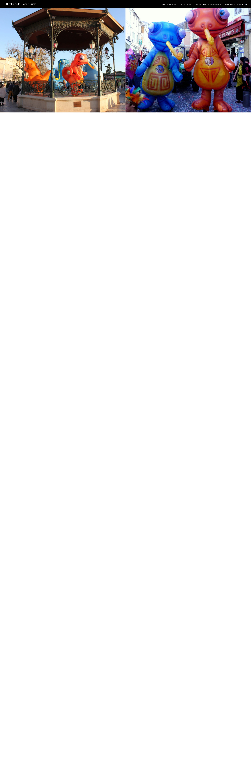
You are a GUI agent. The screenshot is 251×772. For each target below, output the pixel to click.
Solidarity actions (229, 4)
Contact (241, 4)
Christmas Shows (200, 4)
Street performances (214, 4)
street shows (171, 4)
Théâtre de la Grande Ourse (21, 3)
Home (163, 4)
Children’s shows (185, 4)
